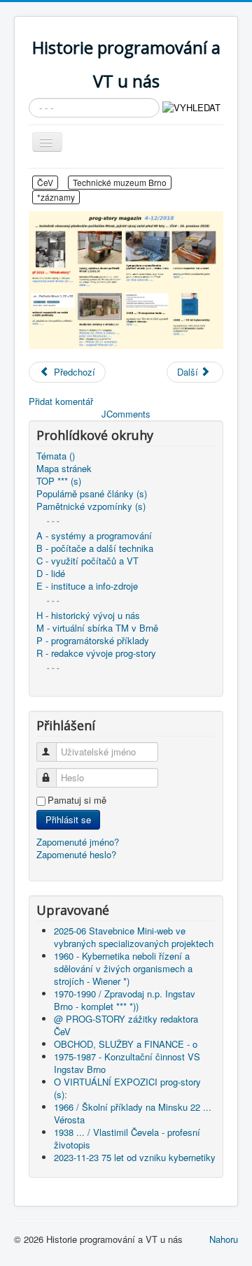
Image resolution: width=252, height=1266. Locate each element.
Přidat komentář (61, 401)
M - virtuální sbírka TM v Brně (97, 628)
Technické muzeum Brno (120, 182)
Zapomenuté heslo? (76, 854)
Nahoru (223, 1239)
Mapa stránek (64, 468)
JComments (126, 413)
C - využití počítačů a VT (87, 561)
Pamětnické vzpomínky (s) (91, 506)
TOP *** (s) (58, 481)
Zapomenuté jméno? (77, 841)
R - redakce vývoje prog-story (96, 653)
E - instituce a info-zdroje (87, 586)
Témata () (55, 456)
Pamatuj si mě (77, 800)
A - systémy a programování (94, 535)
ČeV (45, 182)
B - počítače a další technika (94, 548)
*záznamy (56, 197)
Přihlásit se (68, 819)
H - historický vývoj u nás (88, 615)
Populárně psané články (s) (91, 494)
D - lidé (50, 573)
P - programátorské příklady (92, 640)
